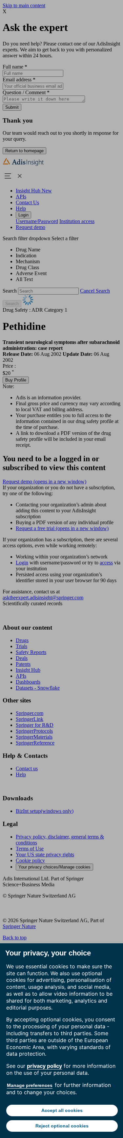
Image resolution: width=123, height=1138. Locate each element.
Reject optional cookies (62, 1125)
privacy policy (44, 1066)
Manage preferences (29, 1085)
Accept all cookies (62, 1110)
